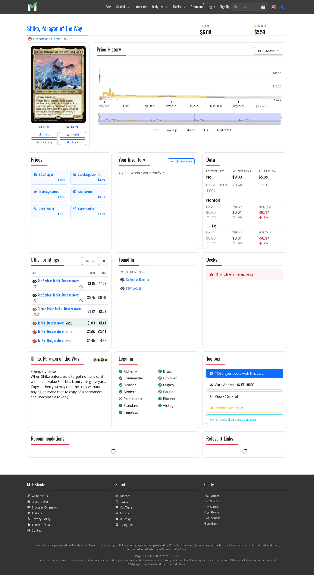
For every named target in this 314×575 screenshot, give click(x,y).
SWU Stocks (212, 518)
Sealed (120, 6)
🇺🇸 (274, 7)
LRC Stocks (211, 501)
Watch (75, 134)
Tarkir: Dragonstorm (51, 323)
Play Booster (134, 288)
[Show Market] (188, 130)
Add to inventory (183, 161)
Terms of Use (41, 525)
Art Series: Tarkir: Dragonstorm (58, 280)
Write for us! (40, 496)
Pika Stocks (212, 496)
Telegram (126, 525)
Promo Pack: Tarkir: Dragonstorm (59, 308)
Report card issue (230, 407)
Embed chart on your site (236, 419)
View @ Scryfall (227, 396)
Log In (211, 6)
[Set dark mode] (283, 7)
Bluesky (125, 519)
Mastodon (127, 513)
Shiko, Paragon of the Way (54, 28)
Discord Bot (40, 502)
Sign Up (224, 6)
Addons (37, 513)
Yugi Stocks (212, 512)
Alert (47, 134)
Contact (37, 530)
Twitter (125, 502)
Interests (141, 6)
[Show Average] (170, 130)
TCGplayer (269, 50)
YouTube (126, 507)
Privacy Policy (41, 519)
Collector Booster (137, 279)
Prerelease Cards (46, 39)
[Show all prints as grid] (104, 261)
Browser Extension (45, 507)
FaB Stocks (211, 507)
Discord (125, 496)
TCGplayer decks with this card (239, 373)
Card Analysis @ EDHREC (234, 384)
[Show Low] (153, 130)
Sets (109, 6)
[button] (249, 6)
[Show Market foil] (222, 130)
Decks (177, 6)
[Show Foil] (204, 130)
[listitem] (32, 7)
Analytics (157, 6)
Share (75, 142)
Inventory (46, 142)
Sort (93, 261)
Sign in (124, 172)
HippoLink (210, 523)
